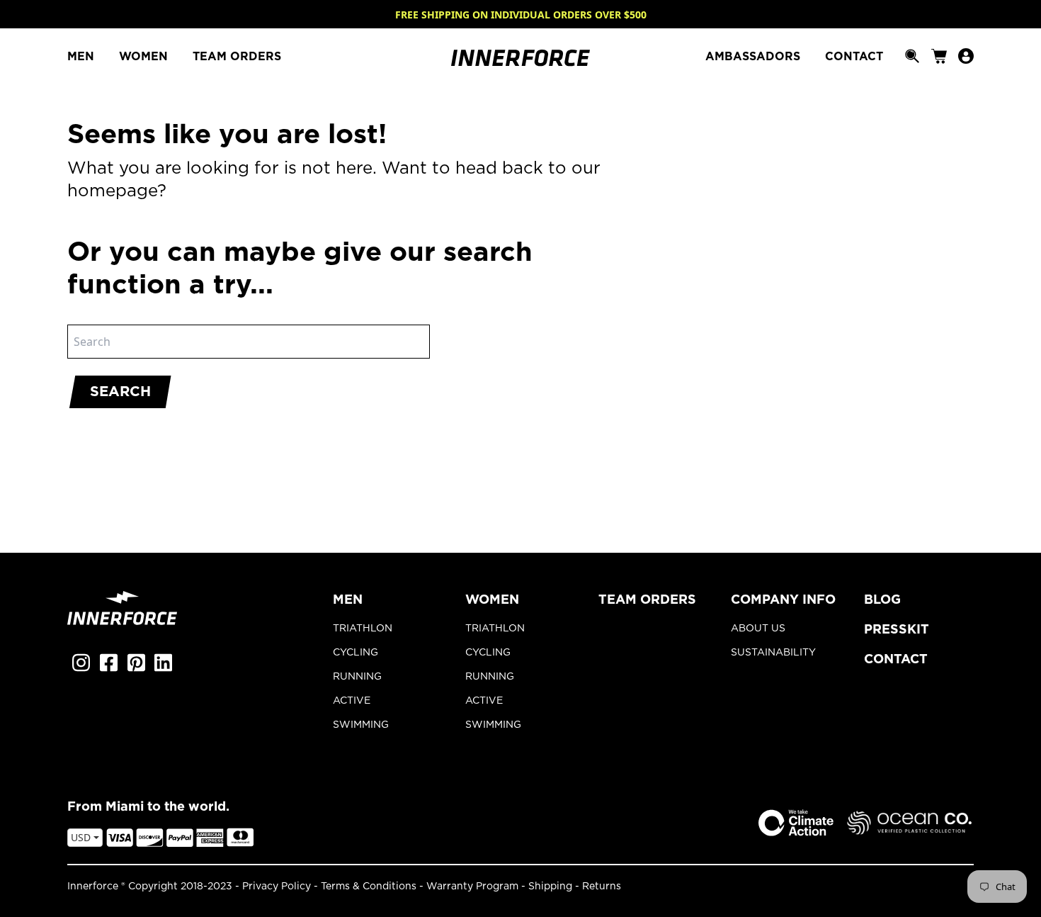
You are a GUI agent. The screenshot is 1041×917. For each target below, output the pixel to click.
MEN (82, 56)
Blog (882, 600)
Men (348, 600)
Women (492, 600)
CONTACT (854, 56)
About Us (758, 629)
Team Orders (647, 600)
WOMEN (145, 56)
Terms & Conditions (368, 886)
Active (351, 701)
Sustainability (773, 653)
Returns (601, 886)
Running (357, 677)
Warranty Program (472, 886)
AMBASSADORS (754, 56)
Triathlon (362, 629)
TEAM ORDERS (237, 56)
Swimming (361, 725)
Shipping (550, 886)
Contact (896, 659)
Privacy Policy (276, 886)
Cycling (355, 653)
